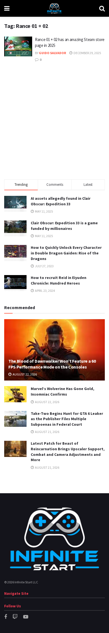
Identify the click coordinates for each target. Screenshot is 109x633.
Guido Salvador (52, 53)
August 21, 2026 (46, 432)
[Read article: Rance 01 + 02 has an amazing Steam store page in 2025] (18, 47)
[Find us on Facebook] (5, 616)
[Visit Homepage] (54, 8)
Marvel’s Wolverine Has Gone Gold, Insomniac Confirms (62, 391)
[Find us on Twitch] (15, 616)
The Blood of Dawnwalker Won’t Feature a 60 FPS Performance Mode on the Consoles (52, 364)
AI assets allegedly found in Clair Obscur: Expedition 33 (61, 201)
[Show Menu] (7, 8)
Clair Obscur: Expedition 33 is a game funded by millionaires (64, 225)
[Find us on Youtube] (25, 616)
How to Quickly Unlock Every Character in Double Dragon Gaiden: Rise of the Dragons (66, 253)
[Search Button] (102, 8)
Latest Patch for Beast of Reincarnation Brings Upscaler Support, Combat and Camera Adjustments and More (68, 451)
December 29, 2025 (87, 53)
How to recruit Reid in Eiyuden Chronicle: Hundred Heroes (58, 280)
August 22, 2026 (24, 374)
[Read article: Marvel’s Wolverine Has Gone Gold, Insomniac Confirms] (15, 394)
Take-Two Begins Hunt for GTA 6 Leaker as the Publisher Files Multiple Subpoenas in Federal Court (67, 419)
